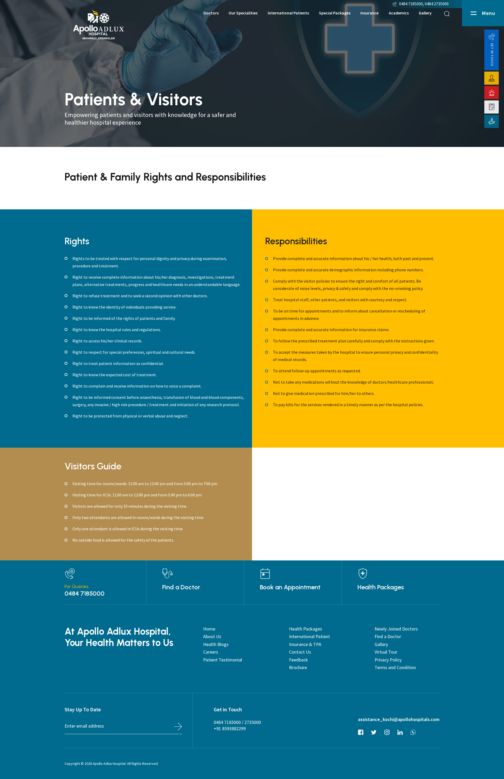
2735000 (252, 722)
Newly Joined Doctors (396, 629)
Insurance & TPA (305, 644)
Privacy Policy (388, 660)
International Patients (288, 12)
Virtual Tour (386, 652)
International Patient (309, 636)
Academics (399, 12)
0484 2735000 (437, 3)
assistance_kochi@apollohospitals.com (398, 719)
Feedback (298, 660)
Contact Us (300, 652)
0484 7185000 (411, 3)
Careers (210, 652)
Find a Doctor (181, 587)
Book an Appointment (290, 587)
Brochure (298, 667)
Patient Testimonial (222, 660)
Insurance (369, 12)
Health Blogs (216, 644)
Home (209, 629)
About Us (212, 636)
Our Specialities (243, 12)
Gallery (425, 12)
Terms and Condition (395, 667)
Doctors (211, 12)
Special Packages (334, 12)
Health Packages (381, 587)
